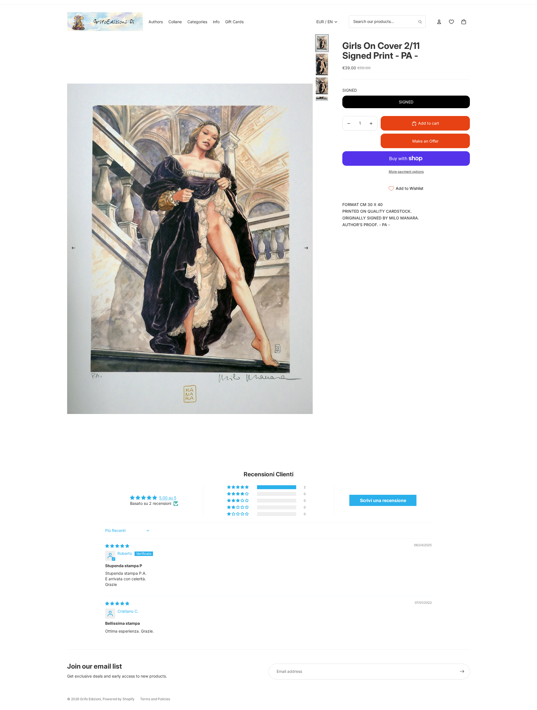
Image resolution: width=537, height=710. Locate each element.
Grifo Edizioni (90, 699)
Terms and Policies (155, 699)
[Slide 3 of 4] (322, 85)
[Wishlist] (451, 22)
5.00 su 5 (167, 497)
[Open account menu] (439, 22)
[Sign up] (462, 671)
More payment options (406, 172)
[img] (117, 545)
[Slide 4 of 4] (322, 99)
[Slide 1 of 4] (322, 43)
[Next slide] (308, 249)
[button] (238, 487)
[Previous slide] (71, 249)
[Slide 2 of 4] (322, 64)
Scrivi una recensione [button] (383, 500)
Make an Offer (425, 141)
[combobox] (387, 21)
